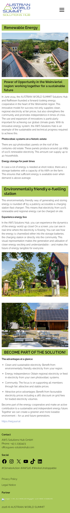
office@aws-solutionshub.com (18, 447)
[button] (62, 10)
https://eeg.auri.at (11, 421)
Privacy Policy (9, 479)
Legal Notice (9, 485)
